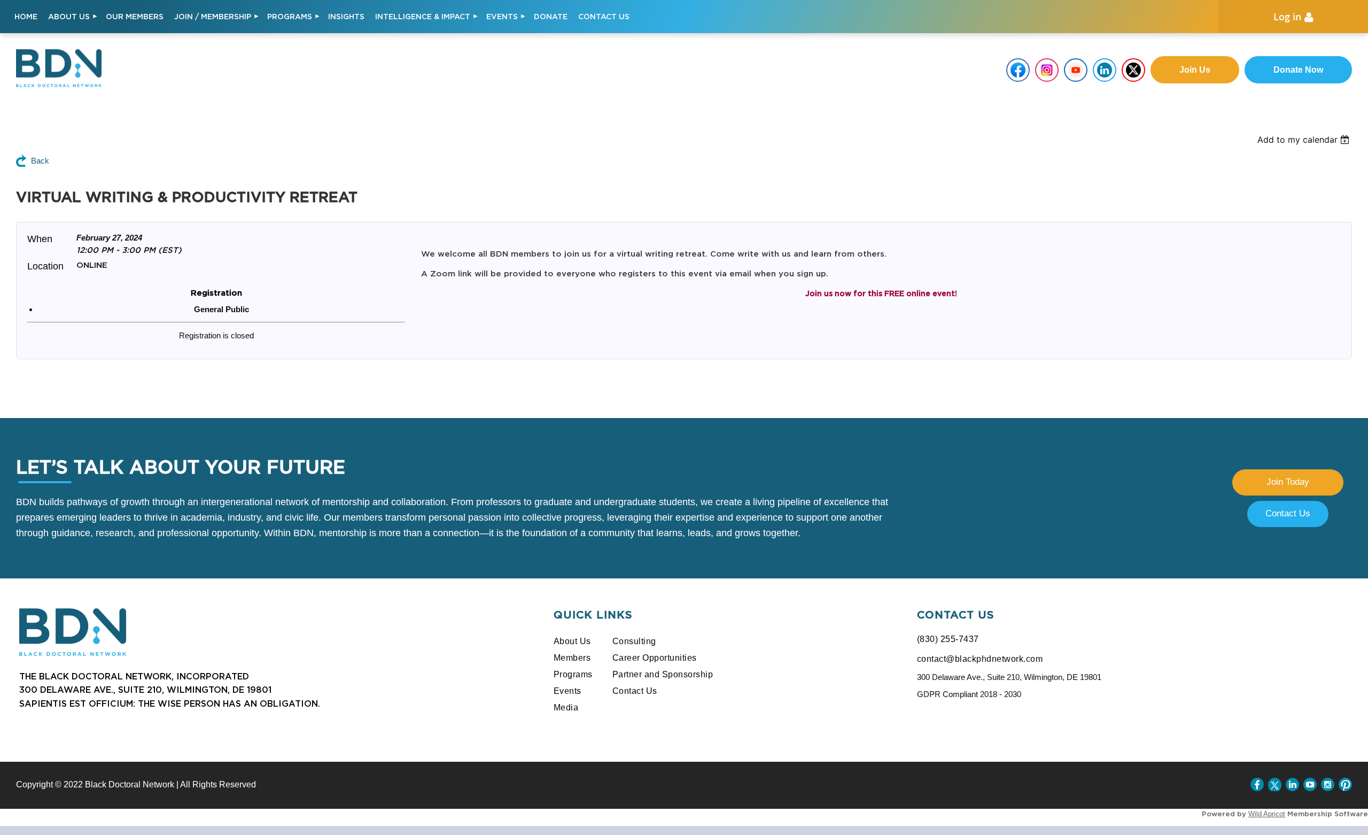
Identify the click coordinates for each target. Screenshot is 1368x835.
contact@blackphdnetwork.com (980, 658)
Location (45, 266)
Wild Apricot (1266, 814)
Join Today (1287, 482)
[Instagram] (1327, 784)
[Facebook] (1257, 784)
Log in (1287, 16)
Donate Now (1298, 69)
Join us (1194, 69)
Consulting (634, 641)
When (39, 239)
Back (40, 160)
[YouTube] (1310, 784)
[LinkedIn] (1292, 784)
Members (572, 657)
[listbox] (1312, 139)
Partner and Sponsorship (662, 674)
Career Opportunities (654, 657)
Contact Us (1287, 513)
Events (567, 690)
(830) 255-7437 (948, 639)
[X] (1274, 784)
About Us (572, 641)
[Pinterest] (1345, 784)
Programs (573, 674)
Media (566, 707)
